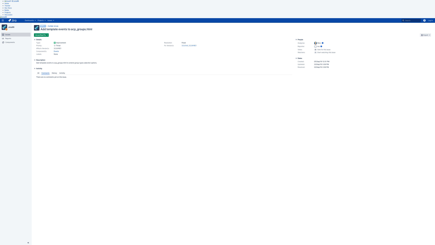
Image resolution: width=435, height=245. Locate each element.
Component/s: (41, 51)
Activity (62, 73)
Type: (38, 43)
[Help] (424, 20)
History (54, 73)
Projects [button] (41, 20)
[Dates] (296, 58)
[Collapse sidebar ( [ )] (28, 242)
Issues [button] (49, 20)
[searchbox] (411, 20)
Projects (8, 12)
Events (56, 51)
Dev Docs (8, 8)
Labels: (39, 54)
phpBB (11, 27)
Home (7, 3)
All (38, 73)
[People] (296, 39)
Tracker (7, 6)
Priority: (39, 46)
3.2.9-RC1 (192, 46)
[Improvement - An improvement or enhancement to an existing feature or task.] (55, 43)
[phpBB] (4, 27)
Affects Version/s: (42, 48)
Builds (7, 10)
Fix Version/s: (169, 46)
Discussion (8, 15)
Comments (45, 73)
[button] (2, 20)
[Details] (35, 39)
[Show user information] (323, 43)
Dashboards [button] (29, 20)
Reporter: (301, 46)
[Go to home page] (14, 20)
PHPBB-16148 (53, 26)
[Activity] (35, 68)
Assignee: (301, 43)
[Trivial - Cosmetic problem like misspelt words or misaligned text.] (55, 46)
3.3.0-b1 (185, 46)
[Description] (35, 60)
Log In (430, 20)
